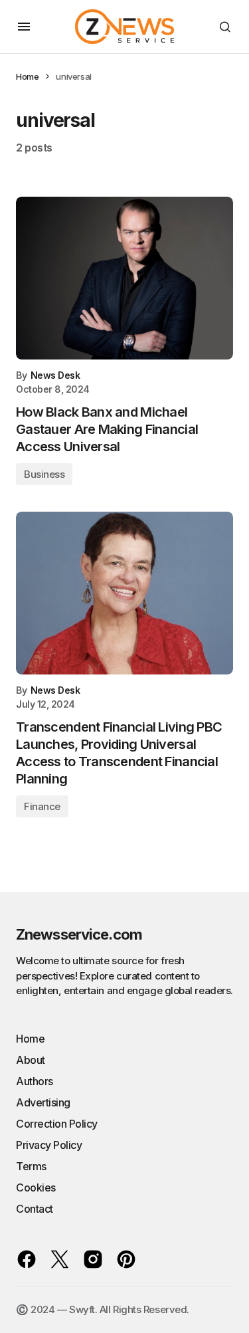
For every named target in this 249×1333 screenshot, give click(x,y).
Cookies (36, 1187)
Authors (34, 1081)
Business (44, 474)
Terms (31, 1166)
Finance (42, 806)
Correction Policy (57, 1123)
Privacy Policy (49, 1145)
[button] (24, 27)
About (30, 1060)
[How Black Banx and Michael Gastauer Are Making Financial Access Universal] (124, 278)
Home (27, 76)
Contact (34, 1208)
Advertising (43, 1102)
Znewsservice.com (79, 934)
